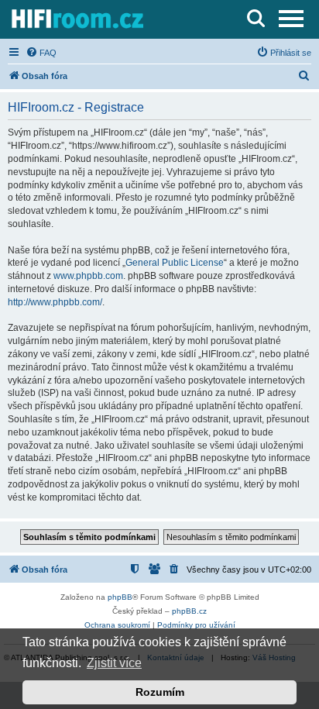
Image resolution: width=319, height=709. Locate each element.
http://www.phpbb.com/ (55, 302)
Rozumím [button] (159, 692)
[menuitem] (41, 52)
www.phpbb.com (88, 275)
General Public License (174, 262)
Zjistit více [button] (114, 662)
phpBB (120, 597)
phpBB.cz (189, 611)
